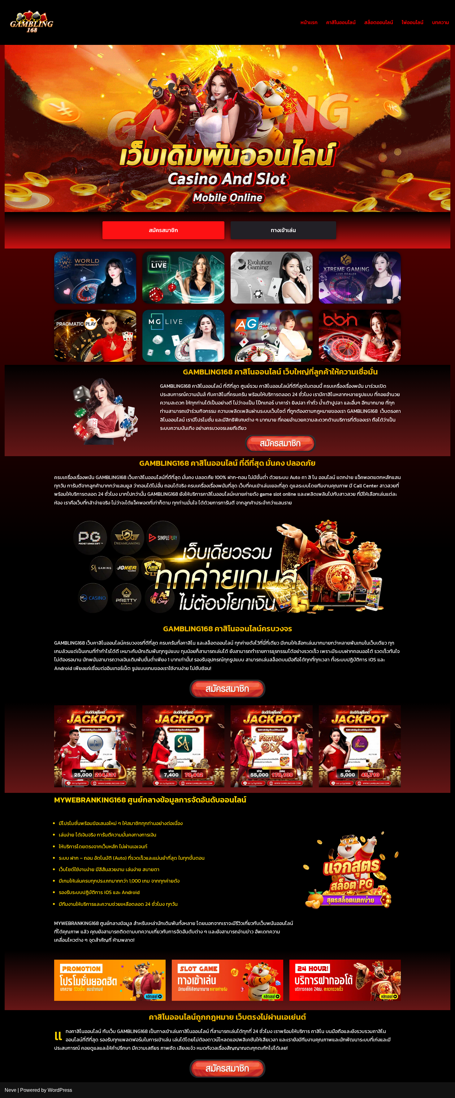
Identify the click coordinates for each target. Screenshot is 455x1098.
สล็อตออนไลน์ (378, 22)
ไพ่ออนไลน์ (412, 22)
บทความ (440, 22)
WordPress (60, 1090)
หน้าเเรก (309, 22)
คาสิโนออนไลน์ (341, 22)
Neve (10, 1090)
